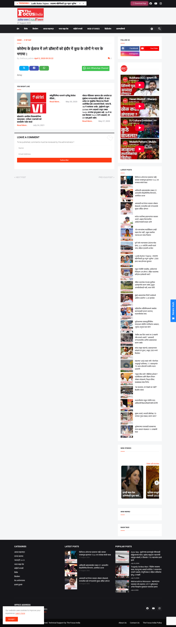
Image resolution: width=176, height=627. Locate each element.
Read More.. (22, 125)
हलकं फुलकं (18, 584)
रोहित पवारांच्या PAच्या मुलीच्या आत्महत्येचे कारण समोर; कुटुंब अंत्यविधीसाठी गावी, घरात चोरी (145, 285)
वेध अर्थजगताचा (19, 580)
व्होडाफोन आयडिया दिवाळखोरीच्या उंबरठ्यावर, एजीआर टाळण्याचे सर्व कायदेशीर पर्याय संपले (29, 119)
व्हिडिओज (108, 29)
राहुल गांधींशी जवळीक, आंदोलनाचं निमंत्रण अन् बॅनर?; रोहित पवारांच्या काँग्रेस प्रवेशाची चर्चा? (146, 271)
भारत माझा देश (63, 29)
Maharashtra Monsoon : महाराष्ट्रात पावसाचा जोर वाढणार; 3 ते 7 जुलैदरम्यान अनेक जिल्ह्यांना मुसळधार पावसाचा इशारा (145, 584)
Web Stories (93, 29)
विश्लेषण (35, 29)
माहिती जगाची (77, 29)
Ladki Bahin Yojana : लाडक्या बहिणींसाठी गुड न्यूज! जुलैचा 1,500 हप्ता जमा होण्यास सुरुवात (65, 3)
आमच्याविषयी (120, 29)
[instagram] (161, 3)
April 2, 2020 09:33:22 (43, 58)
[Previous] (80, 3)
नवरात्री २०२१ (19, 560)
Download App (140, 3)
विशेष (26, 29)
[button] (152, 28)
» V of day (26, 40)
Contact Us (134, 623)
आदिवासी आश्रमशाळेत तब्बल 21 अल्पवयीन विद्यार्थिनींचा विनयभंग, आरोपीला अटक (146, 193)
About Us (123, 623)
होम (18, 29)
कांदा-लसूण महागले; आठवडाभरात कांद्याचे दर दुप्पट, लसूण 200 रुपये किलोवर (146, 350)
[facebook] (150, 3)
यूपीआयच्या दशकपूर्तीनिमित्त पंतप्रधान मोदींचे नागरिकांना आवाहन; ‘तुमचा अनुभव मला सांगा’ (147, 324)
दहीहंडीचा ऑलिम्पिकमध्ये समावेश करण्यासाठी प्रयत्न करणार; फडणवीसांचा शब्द (145, 311)
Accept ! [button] (11, 619)
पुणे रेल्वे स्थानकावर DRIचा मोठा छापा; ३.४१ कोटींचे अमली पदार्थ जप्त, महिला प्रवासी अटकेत (145, 245)
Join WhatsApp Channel (97, 68)
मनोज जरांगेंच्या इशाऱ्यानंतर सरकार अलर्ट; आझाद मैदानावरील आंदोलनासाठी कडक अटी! (146, 219)
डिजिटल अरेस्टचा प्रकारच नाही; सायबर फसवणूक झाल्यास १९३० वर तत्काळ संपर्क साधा (147, 180)
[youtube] (155, 3)
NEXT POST (21, 177)
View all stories (152, 463)
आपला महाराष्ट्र (48, 29)
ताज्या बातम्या (18, 556)
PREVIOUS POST (106, 177)
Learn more (20, 613)
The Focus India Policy (152, 623)
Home (19, 40)
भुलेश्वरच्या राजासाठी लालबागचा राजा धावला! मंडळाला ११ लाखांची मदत (146, 429)
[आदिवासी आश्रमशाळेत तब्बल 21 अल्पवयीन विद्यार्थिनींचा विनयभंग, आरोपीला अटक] (71, 570)
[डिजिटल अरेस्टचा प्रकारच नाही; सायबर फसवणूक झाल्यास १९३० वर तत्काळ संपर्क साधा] (71, 557)
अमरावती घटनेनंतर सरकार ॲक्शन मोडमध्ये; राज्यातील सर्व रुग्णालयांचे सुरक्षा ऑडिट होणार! (146, 206)
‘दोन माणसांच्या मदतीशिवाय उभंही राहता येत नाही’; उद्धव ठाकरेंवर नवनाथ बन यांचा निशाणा (146, 232)
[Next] (83, 3)
